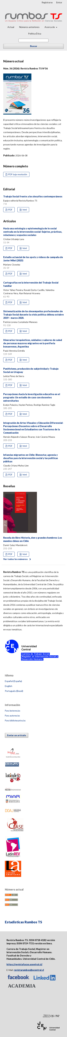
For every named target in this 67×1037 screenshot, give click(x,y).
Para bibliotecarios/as (15, 720)
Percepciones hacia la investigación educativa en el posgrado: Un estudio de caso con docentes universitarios (31, 397)
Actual (10, 27)
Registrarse (47, 2)
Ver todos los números (15, 559)
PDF (10, 209)
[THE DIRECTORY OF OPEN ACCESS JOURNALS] (13, 812)
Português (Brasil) (14, 691)
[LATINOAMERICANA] (13, 876)
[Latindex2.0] (13, 783)
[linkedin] (45, 980)
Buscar (33, 46)
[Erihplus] (12, 766)
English (8, 686)
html (24, 209)
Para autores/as (12, 715)
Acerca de (50, 27)
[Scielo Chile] (13, 757)
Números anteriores (29, 27)
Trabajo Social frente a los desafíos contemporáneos (32, 196)
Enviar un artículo (16, 735)
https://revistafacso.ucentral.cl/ (24, 964)
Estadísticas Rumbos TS (23, 922)
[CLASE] (16, 831)
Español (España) (13, 681)
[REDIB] (13, 790)
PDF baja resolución (17, 174)
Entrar (59, 2)
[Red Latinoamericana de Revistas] (13, 856)
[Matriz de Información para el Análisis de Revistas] (13, 803)
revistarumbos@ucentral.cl (29, 970)
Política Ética (34, 33)
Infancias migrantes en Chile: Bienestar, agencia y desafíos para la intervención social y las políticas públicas (30, 458)
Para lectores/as (12, 710)
